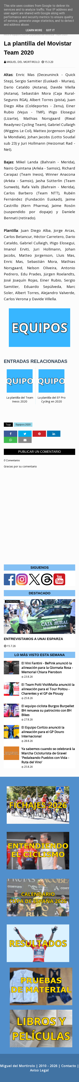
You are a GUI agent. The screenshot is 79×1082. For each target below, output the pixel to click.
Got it (50, 30)
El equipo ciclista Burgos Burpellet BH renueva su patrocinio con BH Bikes (47, 710)
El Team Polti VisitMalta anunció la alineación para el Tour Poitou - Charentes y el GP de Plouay (48, 689)
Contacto (68, 1065)
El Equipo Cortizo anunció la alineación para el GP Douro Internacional (42, 731)
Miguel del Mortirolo (23, 62)
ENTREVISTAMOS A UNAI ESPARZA (33, 639)
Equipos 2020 (19, 34)
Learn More (34, 30)
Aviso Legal (39, 1070)
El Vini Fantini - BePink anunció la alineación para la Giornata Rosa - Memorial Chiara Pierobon (47, 667)
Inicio (7, 34)
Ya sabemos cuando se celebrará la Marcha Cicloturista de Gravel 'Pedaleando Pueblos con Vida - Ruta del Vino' (48, 755)
